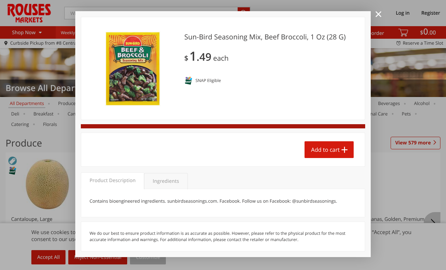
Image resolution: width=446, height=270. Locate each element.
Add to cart (325, 149)
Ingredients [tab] (166, 181)
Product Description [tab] (113, 180)
